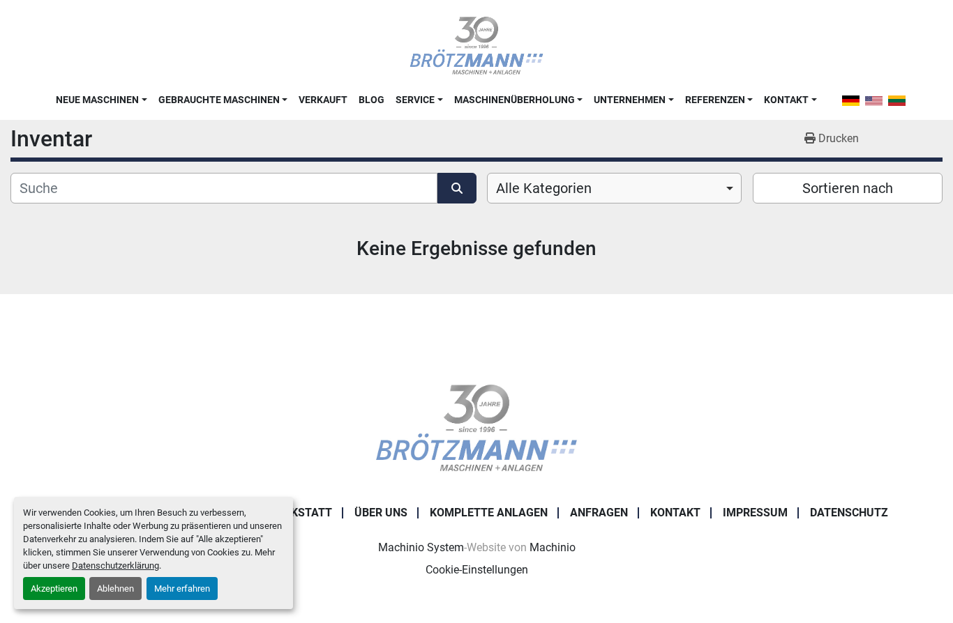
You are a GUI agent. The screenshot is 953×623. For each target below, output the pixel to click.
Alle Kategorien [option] (544, 188)
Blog (371, 99)
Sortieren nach (847, 188)
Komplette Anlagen (489, 512)
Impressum (755, 512)
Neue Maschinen (97, 99)
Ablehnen (115, 588)
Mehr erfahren (182, 588)
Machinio (553, 547)
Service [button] (415, 99)
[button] (101, 100)
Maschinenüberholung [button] (514, 99)
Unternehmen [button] (630, 99)
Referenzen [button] (715, 99)
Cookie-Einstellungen (477, 569)
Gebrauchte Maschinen (219, 99)
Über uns (380, 512)
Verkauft (323, 99)
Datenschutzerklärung (115, 565)
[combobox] (614, 188)
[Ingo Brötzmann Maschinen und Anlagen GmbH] (476, 427)
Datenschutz (849, 512)
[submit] (456, 188)
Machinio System (421, 547)
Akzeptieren (54, 588)
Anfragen (599, 512)
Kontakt (786, 99)
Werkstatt (300, 512)
